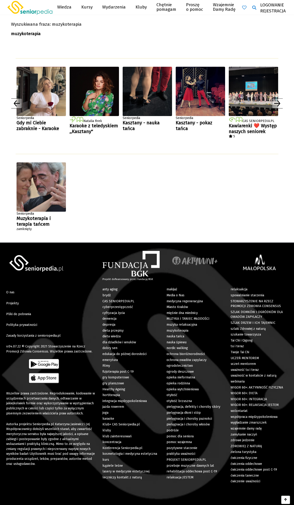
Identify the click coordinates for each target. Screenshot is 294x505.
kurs (105, 460)
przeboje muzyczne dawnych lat (190, 466)
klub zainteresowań (117, 436)
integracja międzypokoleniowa (124, 401)
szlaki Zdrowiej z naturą (248, 329)
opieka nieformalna (181, 377)
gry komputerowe (115, 377)
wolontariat (239, 411)
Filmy (106, 366)
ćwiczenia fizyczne (244, 458)
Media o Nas (175, 295)
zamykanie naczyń (244, 434)
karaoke (108, 419)
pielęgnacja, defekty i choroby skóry (193, 407)
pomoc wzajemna (179, 442)
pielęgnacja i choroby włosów (188, 424)
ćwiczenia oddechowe (246, 464)
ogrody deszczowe (180, 372)
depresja (108, 325)
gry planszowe (113, 383)
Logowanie (272, 5)
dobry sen (109, 348)
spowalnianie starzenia (247, 295)
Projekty (12, 303)
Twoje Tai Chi (240, 352)
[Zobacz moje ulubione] (244, 7)
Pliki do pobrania (18, 314)
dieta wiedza (111, 336)
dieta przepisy (113, 331)
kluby (106, 430)
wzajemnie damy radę (246, 428)
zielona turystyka (243, 452)
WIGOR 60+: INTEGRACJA (249, 399)
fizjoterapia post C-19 (118, 372)
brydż (106, 295)
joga (105, 413)
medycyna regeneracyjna (185, 301)
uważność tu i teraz (245, 370)
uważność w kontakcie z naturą (254, 375)
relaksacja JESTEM (180, 477)
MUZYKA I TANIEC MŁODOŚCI (188, 319)
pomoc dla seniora (180, 436)
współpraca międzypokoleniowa (254, 417)
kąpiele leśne (112, 466)
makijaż (172, 289)
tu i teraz (237, 346)
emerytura (110, 360)
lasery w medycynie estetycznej (126, 471)
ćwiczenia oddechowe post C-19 (254, 470)
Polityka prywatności (21, 325)
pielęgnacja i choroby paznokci (189, 419)
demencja (109, 319)
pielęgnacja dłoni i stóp (184, 413)
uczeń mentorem (243, 364)
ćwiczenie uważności (245, 481)
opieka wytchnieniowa (183, 389)
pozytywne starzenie (182, 448)
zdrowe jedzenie (242, 440)
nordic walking (177, 348)
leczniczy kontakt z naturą (122, 477)
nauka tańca (175, 336)
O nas (10, 292)
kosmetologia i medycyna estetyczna (129, 454)
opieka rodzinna (178, 383)
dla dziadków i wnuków (119, 342)
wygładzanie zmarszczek (249, 423)
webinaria (238, 381)
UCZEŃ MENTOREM (245, 358)
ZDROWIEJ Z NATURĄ (246, 446)
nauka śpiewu (177, 342)
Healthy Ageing (113, 389)
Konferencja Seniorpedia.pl (122, 448)
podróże (173, 430)
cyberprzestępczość (117, 307)
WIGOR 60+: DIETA (244, 393)
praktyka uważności (181, 454)
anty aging (110, 289)
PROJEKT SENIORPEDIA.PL (186, 460)
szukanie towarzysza (246, 334)
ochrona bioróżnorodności (186, 354)
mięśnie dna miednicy (182, 313)
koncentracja (111, 442)
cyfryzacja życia (113, 313)
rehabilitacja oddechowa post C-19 (192, 471)
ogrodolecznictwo (180, 366)
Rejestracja (273, 11)
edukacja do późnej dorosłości (124, 354)
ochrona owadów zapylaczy (186, 360)
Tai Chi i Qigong (242, 340)
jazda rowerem (113, 407)
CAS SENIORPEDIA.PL (118, 301)
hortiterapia (111, 395)
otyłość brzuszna (179, 401)
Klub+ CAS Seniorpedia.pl (121, 424)
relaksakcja (239, 289)
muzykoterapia (177, 331)
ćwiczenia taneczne (245, 475)
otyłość (172, 395)
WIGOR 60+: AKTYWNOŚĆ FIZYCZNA (257, 387)
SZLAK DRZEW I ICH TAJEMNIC (253, 323)
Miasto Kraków (177, 307)
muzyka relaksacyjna (182, 325)
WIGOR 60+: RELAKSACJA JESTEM (255, 405)
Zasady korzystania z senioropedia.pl (33, 336)
